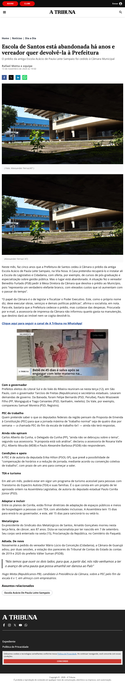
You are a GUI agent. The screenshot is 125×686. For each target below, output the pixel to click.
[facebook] (4, 77)
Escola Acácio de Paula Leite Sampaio (27, 592)
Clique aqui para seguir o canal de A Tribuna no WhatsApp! (42, 323)
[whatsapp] (24, 77)
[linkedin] (18, 77)
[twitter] (11, 77)
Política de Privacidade (67, 653)
